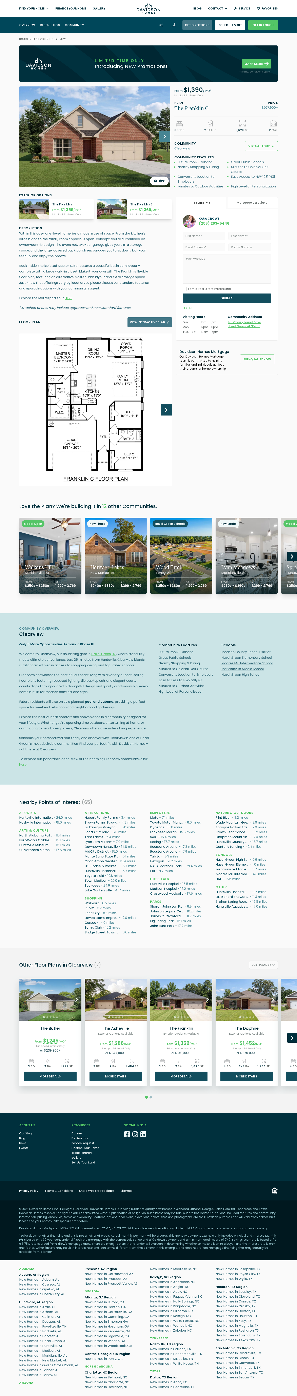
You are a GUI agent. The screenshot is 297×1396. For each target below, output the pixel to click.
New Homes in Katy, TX (233, 1320)
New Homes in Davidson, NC (106, 1387)
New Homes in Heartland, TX (172, 1387)
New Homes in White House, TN (174, 1363)
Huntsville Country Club (233, 841)
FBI (152, 871)
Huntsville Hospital (164, 884)
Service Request (83, 1143)
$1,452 (247, 1043)
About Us (27, 1125)
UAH (219, 879)
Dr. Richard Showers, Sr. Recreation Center (233, 896)
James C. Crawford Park (167, 916)
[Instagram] (135, 1134)
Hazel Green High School (240, 674)
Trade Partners (82, 1153)
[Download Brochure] (174, 25)
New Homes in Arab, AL (37, 1307)
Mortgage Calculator (253, 203)
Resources (81, 1125)
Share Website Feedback (96, 1191)
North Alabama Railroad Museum (36, 835)
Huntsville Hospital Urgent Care (233, 892)
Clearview (59, 39)
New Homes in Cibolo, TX (235, 1358)
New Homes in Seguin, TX (235, 1377)
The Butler (50, 1028)
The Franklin (181, 1028)
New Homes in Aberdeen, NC (172, 1282)
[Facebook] (127, 1134)
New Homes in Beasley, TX (236, 1291)
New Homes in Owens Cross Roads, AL (49, 1365)
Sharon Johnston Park (167, 906)
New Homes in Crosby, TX (236, 1306)
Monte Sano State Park (102, 856)
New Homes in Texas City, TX (238, 1340)
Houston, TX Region (232, 1286)
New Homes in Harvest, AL (39, 1336)
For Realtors (80, 1138)
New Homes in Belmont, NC (106, 1377)
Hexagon (157, 861)
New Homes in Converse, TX (237, 1362)
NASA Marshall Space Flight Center (167, 866)
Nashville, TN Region (166, 1344)
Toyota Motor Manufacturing (167, 822)
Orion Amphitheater (101, 861)
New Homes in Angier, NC (170, 1286)
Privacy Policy (28, 1191)
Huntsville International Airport (36, 817)
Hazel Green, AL (103, 654)
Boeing (155, 841)
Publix (89, 908)
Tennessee (159, 1338)
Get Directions (197, 25)
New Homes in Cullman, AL (39, 1316)
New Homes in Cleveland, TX (238, 1296)
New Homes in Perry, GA (104, 1358)
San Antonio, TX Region (235, 1348)
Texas (155, 1371)
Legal (187, 308)
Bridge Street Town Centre (102, 932)
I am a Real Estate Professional (209, 289)
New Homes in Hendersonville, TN (176, 1354)
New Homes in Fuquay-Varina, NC (176, 1296)
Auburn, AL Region (34, 1274)
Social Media (135, 1125)
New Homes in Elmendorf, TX (238, 1367)
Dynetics (157, 827)
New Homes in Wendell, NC (171, 1325)
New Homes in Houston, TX (236, 1316)
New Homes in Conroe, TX (236, 1301)
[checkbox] (185, 289)
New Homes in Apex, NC (168, 1291)
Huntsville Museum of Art (36, 845)
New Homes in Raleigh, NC (170, 1316)
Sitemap (127, 1191)
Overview (27, 25)
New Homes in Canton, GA (105, 1307)
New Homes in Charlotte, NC (107, 1382)
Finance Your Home (70, 8)
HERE (68, 298)
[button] (193, 90)
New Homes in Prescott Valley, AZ (111, 1283)
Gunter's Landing (229, 846)
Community (74, 25)
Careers (77, 1133)
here (22, 764)
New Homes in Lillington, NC (171, 1311)
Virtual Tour (261, 146)
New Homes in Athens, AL (39, 1312)
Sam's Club (93, 927)
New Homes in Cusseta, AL (39, 1284)
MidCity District (97, 851)
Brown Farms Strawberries (102, 822)
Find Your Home (31, 8)
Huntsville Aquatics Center (233, 906)
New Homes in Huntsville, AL (40, 1345)
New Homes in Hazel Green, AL (43, 1341)
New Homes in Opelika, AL (39, 1289)
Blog (197, 8)
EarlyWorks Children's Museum (36, 840)
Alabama (26, 1269)
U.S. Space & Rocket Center (102, 866)
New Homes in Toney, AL (38, 1375)
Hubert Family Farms (101, 817)
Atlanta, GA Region (100, 1297)
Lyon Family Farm (98, 841)
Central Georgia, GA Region (107, 1354)
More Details (50, 1076)
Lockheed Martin (163, 832)
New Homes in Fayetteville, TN (42, 1326)
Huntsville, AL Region (36, 1302)
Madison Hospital (163, 888)
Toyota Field (94, 875)
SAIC (153, 837)
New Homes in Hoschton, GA (107, 1326)
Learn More (253, 64)
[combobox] (263, 965)
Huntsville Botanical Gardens (102, 871)
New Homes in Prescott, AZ (106, 1278)
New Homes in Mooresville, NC (173, 1269)
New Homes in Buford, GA (104, 1302)
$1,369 (145, 210)
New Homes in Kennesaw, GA (107, 1331)
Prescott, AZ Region (101, 1269)
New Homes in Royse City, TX (238, 1274)
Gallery (99, 8)
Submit (227, 298)
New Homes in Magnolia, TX (237, 1325)
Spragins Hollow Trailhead (233, 827)
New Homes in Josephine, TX (238, 1269)
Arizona (26, 1383)
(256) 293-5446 (214, 223)
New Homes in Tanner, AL (39, 1370)
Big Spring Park (162, 921)
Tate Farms (94, 837)
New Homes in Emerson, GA (106, 1321)
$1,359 (67, 210)
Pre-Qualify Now (257, 359)
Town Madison (96, 880)
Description (50, 25)
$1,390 (193, 90)
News (22, 1143)
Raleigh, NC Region (165, 1277)
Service (244, 8)
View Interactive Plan (147, 322)
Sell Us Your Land (83, 1162)
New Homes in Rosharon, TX (237, 1330)
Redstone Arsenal (164, 846)
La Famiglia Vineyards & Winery (102, 827)
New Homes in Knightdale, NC (173, 1306)
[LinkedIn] (143, 1134)
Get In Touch (263, 25)
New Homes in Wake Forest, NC (174, 1320)
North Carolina (99, 1366)
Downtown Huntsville (101, 846)
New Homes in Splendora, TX (238, 1335)
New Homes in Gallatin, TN (170, 1349)
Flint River (223, 817)
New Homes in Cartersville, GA (108, 1312)
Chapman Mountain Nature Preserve (233, 837)
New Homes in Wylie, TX (234, 1278)
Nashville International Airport (36, 822)
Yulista (155, 856)
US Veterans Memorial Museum (36, 850)
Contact (215, 8)
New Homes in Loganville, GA (107, 1336)
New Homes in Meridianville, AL (43, 1355)
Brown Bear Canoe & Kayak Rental (233, 832)
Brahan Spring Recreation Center (233, 901)
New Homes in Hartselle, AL (40, 1331)
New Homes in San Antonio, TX (239, 1372)
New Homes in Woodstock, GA (108, 1345)
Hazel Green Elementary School (246, 657)
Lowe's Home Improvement (102, 917)
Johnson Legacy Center (167, 911)
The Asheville (116, 1028)
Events (23, 1148)
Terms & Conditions (59, 1191)
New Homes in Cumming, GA (107, 1316)
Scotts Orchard (97, 832)
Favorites (269, 8)
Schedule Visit (230, 25)
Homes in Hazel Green (33, 39)
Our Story (26, 1133)
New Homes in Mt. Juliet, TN (171, 1358)
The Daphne (247, 1028)
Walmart (92, 903)
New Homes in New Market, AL (42, 1360)
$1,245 (50, 1040)
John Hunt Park (162, 926)
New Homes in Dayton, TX (236, 1311)
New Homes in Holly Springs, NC (174, 1301)
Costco (90, 922)
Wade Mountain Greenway (233, 822)
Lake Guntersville (98, 890)
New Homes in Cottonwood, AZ (109, 1274)
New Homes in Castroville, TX (238, 1353)
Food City (92, 913)
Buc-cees (92, 885)
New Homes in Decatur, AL (39, 1321)
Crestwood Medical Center (167, 893)
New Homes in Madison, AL (39, 1350)
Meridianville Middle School (242, 669)
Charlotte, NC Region (102, 1372)
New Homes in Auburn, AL (39, 1279)
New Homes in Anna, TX (168, 1382)
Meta (154, 817)
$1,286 (116, 1043)
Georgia (92, 1291)
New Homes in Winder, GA (105, 1341)
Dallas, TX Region (164, 1377)
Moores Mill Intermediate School (247, 663)
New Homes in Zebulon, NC (171, 1330)
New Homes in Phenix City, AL (42, 1294)
